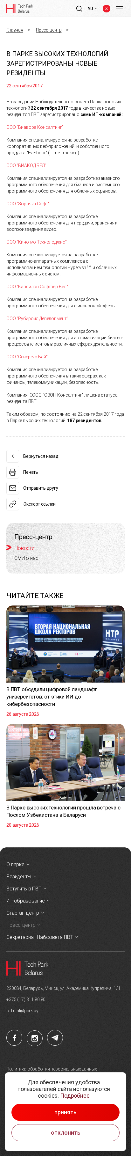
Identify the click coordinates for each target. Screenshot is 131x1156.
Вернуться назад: (41, 456)
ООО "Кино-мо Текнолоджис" (36, 242)
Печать (30, 472)
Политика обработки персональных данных (51, 1069)
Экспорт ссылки (39, 504)
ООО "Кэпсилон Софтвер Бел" (37, 286)
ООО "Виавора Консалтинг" (35, 127)
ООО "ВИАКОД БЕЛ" (26, 165)
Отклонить (65, 1133)
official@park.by (22, 1010)
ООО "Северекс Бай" (26, 356)
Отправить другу (40, 488)
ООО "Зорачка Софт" (27, 203)
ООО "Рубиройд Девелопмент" (37, 318)
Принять (65, 1112)
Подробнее (75, 1095)
